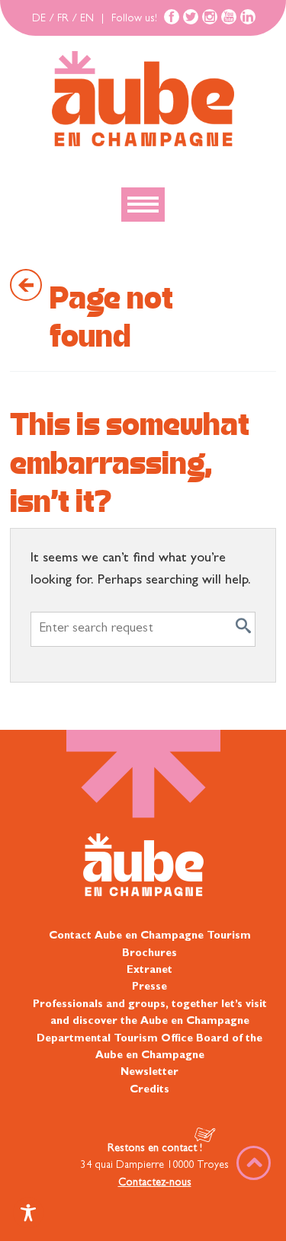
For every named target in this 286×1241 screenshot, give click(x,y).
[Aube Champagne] (143, 100)
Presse (149, 987)
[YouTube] (228, 16)
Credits (149, 1090)
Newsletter (149, 1072)
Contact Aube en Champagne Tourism (150, 936)
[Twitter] (190, 16)
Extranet (149, 970)
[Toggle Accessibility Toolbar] (28, 1213)
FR (63, 19)
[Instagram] (209, 16)
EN (87, 19)
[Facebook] (171, 16)
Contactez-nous (154, 1183)
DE (39, 19)
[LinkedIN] (247, 16)
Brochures (149, 953)
